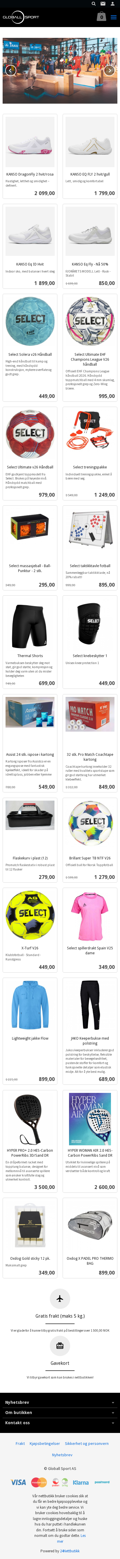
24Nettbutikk (70, 1551)
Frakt (20, 1443)
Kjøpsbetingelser (45, 1443)
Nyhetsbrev (62, 1454)
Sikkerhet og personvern (87, 1443)
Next (114, 69)
